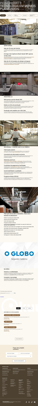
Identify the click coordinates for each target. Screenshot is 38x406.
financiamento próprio (15, 166)
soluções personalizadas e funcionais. (11, 64)
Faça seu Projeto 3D (21, 389)
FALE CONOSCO (19, 338)
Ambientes (12, 381)
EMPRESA (3, 15)
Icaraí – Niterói (8, 321)
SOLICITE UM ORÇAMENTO (19, 360)
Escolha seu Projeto (21, 387)
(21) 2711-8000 (6, 324)
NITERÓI (24, 308)
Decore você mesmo (21, 385)
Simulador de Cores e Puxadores (22, 393)
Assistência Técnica (28, 392)
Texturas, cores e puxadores (13, 385)
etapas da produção (16, 152)
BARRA (18, 308)
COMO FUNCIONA (16, 15)
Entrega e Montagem (29, 394)
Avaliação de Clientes (4, 390)
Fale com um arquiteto (29, 383)
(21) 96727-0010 (6, 331)
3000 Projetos (21, 391)
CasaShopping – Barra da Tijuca (12, 315)
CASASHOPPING (5, 368)
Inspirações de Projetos (21, 382)
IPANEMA (29, 308)
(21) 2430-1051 (6, 330)
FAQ (3, 395)
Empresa (3, 381)
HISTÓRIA (9, 15)
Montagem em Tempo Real (4, 394)
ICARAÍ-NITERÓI (15, 368)
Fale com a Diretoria (28, 388)
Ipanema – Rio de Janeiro (10, 327)
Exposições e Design (4, 388)
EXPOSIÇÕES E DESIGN (32, 15)
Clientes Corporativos (29, 385)
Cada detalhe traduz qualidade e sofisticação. (13, 161)
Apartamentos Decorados (13, 383)
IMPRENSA (25, 15)
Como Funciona (4, 384)
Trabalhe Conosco (30, 389)
